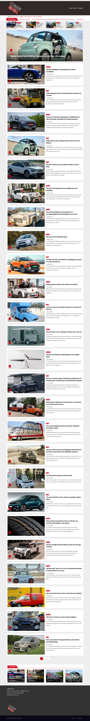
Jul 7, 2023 (49, 145)
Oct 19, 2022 (50, 501)
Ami (25, 16)
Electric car (29, 16)
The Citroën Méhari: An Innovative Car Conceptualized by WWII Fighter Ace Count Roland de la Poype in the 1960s (61, 214)
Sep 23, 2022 (50, 573)
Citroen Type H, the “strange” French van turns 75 (63, 332)
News (71, 8)
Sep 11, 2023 (14, 58)
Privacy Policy (79, 718)
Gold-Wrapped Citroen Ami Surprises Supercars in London (39, 26)
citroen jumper (39, 16)
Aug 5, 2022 (49, 644)
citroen (14, 16)
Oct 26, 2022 (50, 454)
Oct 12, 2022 (50, 525)
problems (21, 16)
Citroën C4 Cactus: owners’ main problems (61, 617)
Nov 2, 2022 (49, 430)
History (47, 209)
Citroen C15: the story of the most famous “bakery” (64, 593)
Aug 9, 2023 (49, 121)
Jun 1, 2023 (49, 169)
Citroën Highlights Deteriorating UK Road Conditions (20, 26)
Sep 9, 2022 (49, 595)
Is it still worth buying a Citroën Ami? (59, 475)
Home (73, 718)
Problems (80, 8)
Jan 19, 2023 (50, 264)
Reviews (58, 22)
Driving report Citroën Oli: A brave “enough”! (61, 284)
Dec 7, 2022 (49, 311)
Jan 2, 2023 (49, 286)
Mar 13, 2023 (50, 239)
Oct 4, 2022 (49, 549)
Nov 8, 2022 (49, 406)
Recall (75, 8)
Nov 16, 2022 (50, 383)
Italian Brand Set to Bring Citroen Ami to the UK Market (73, 678)
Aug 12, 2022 (50, 619)
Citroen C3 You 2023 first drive (56, 237)
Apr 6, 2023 (49, 216)
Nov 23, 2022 (50, 359)
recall (34, 16)
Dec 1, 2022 (49, 334)
